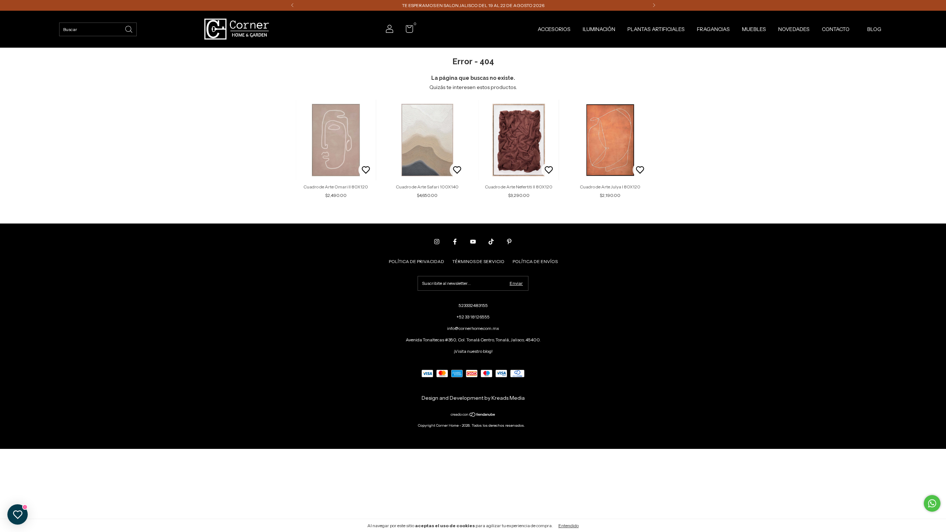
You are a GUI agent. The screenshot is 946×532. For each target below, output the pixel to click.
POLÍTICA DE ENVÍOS (535, 261)
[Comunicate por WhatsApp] (932, 503)
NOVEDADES (794, 29)
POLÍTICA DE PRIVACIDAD (416, 261)
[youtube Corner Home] (473, 242)
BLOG (874, 29)
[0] (406, 30)
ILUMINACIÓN (599, 29)
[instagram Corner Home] (437, 242)
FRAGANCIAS (713, 29)
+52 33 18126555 (473, 317)
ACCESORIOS (554, 29)
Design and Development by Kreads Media (473, 398)
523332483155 (473, 305)
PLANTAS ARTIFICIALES (656, 29)
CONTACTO (836, 29)
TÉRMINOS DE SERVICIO (478, 261)
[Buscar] (129, 29)
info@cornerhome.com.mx (473, 328)
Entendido (568, 525)
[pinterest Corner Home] (509, 242)
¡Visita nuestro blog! (473, 351)
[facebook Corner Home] (455, 242)
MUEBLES (754, 29)
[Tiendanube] (473, 415)
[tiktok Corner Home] (491, 242)
